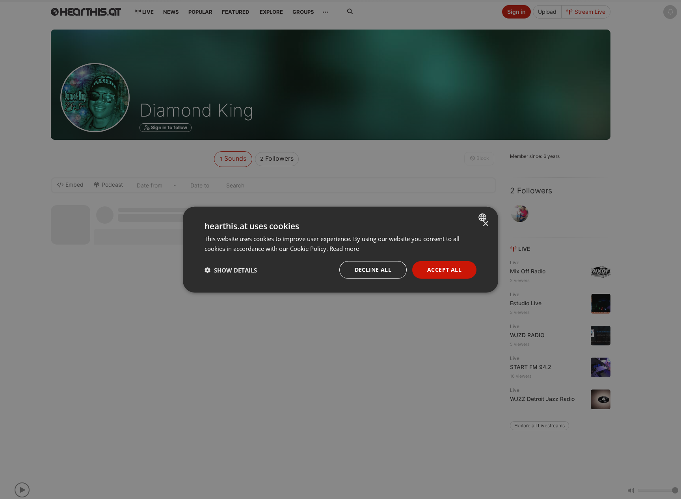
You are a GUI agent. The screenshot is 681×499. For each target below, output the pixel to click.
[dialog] (340, 249)
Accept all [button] (444, 269)
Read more (344, 248)
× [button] (485, 223)
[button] (231, 269)
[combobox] (483, 217)
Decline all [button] (373, 269)
